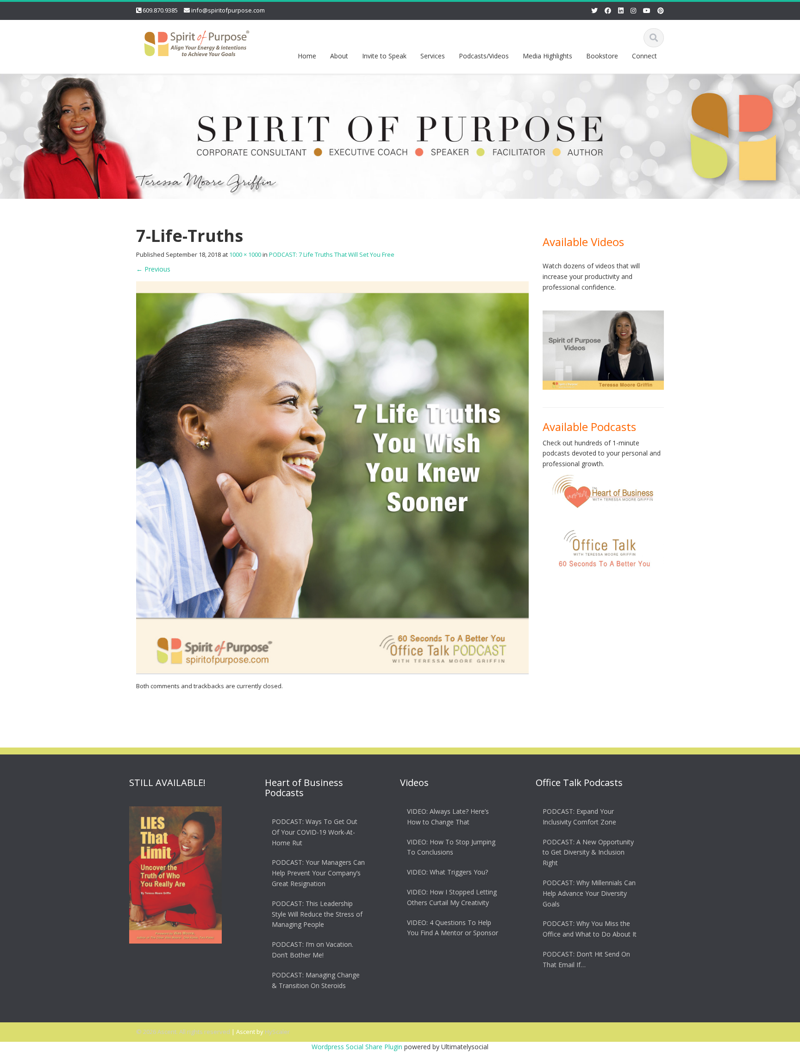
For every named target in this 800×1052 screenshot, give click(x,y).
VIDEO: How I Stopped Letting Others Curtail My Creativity (452, 897)
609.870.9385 (160, 10)
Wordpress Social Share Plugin (358, 1046)
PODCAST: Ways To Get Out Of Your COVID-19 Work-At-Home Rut (314, 832)
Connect (644, 55)
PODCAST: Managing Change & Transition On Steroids (316, 980)
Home (307, 55)
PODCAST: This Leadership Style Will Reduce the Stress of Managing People (317, 914)
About (339, 55)
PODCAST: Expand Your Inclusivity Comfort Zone (579, 816)
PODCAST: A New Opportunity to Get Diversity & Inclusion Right (588, 852)
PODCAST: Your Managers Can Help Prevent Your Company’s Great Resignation (318, 873)
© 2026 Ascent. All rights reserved (183, 1031)
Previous (153, 269)
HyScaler (277, 1031)
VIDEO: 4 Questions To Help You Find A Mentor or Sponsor (452, 928)
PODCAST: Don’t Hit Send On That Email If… (586, 959)
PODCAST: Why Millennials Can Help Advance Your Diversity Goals (589, 893)
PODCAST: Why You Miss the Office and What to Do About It (590, 928)
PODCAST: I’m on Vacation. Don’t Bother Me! (312, 949)
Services (432, 55)
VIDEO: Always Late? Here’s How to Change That (448, 816)
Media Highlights (547, 55)
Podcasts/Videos (484, 55)
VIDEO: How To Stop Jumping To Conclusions (451, 847)
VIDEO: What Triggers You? (447, 872)
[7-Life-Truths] (332, 477)
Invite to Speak (384, 55)
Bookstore (602, 55)
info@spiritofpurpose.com (228, 10)
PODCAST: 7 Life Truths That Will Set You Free (331, 254)
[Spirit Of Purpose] (196, 41)
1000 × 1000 (245, 254)
